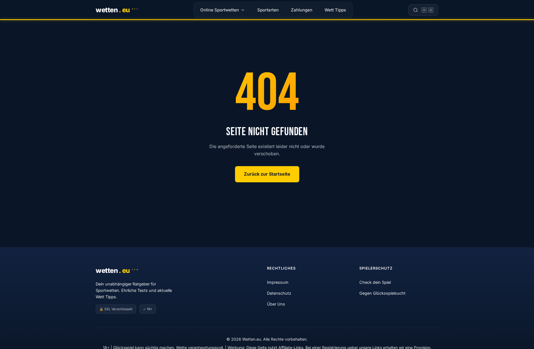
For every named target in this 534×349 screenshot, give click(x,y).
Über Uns (276, 304)
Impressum (277, 282)
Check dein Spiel (375, 282)
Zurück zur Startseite (267, 174)
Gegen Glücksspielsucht (382, 293)
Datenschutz (279, 293)
